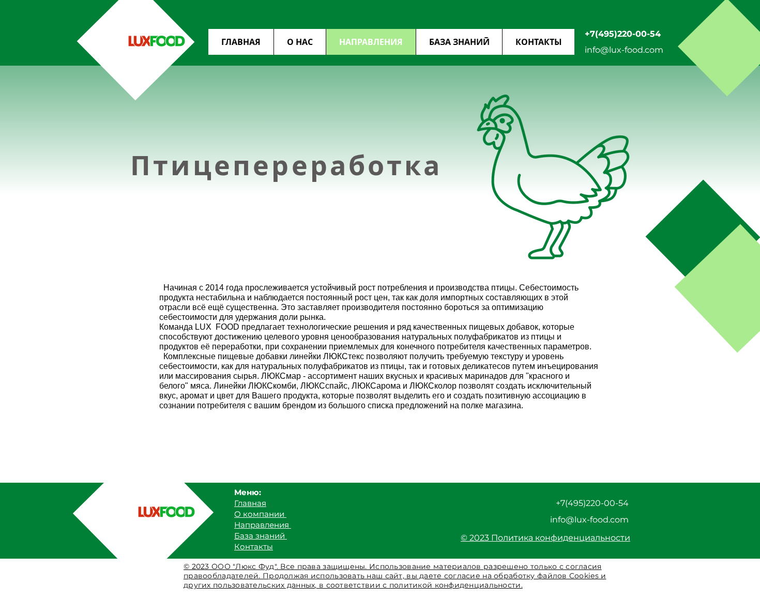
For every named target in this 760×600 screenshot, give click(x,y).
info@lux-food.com (624, 50)
